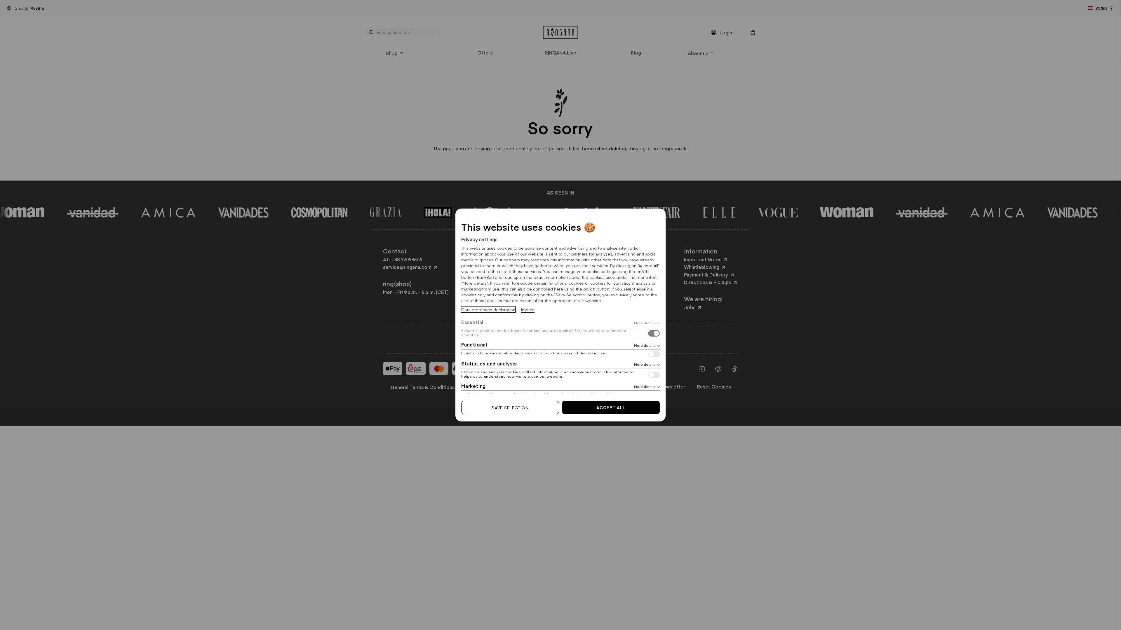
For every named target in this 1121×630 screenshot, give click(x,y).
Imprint (528, 309)
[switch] (654, 334)
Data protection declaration (488, 309)
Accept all (610, 407)
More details (644, 323)
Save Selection (510, 407)
